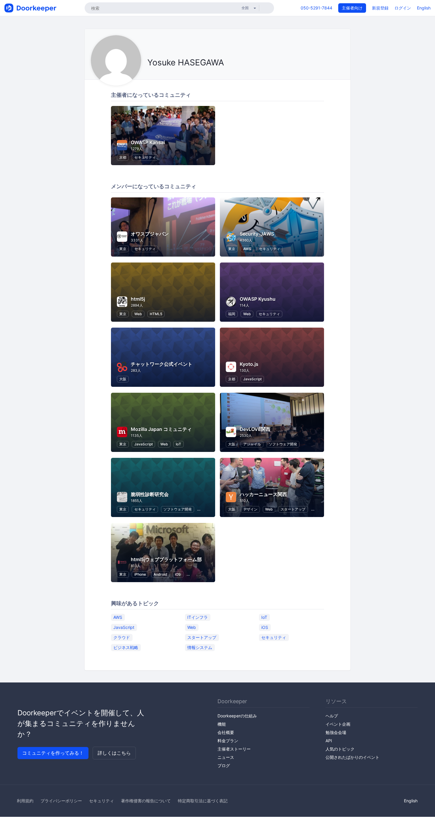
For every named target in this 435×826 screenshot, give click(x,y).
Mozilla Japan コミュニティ (161, 429)
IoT (178, 444)
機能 (222, 724)
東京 (122, 249)
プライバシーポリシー (61, 800)
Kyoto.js (249, 364)
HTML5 (156, 314)
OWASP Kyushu (258, 299)
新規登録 (380, 7)
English (424, 7)
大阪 (122, 379)
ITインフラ (197, 616)
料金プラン (228, 740)
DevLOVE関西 (255, 429)
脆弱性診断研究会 (150, 494)
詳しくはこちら (114, 753)
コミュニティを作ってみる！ (53, 753)
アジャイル (252, 444)
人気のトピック (340, 748)
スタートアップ (293, 509)
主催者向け (352, 7)
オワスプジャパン (150, 234)
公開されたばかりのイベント (352, 757)
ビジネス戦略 (125, 647)
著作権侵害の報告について (146, 800)
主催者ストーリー (234, 748)
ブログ (224, 765)
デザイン (250, 509)
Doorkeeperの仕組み (237, 715)
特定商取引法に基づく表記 (203, 800)
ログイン (402, 7)
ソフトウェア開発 (283, 444)
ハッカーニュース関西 (263, 494)
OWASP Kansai (148, 142)
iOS (178, 574)
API (329, 740)
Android (160, 574)
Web (138, 314)
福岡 (231, 314)
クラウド (121, 637)
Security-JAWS (257, 234)
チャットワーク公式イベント (161, 364)
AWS (247, 249)
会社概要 (226, 732)
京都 (122, 157)
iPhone (140, 574)
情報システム (199, 647)
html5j (138, 299)
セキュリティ (145, 157)
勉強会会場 (336, 732)
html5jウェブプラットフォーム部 (166, 559)
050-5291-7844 (316, 7)
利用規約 (25, 800)
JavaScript (252, 379)
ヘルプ (332, 715)
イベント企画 (338, 724)
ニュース (226, 757)
